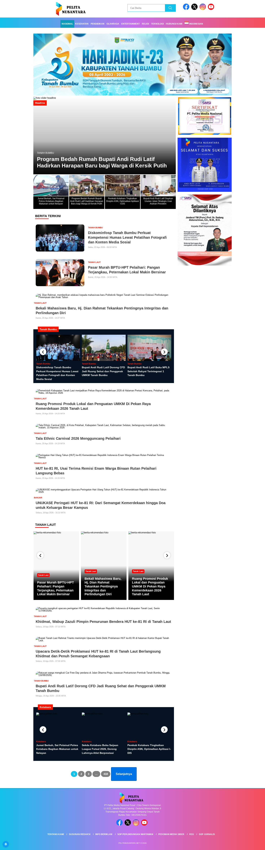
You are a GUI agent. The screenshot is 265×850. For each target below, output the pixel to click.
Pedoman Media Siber (171, 834)
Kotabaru (43, 153)
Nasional (67, 24)
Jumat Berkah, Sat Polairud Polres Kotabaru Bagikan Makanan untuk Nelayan (57, 749)
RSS (191, 834)
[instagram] (203, 9)
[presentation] (43, 351)
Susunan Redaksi (79, 834)
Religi (145, 24)
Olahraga (113, 24)
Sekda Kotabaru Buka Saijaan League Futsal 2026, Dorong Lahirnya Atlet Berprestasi (100, 749)
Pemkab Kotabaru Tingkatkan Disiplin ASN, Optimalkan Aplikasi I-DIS (92, 162)
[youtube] (211, 9)
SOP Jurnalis (207, 834)
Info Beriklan (103, 834)
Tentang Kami (55, 834)
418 (105, 773)
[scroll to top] (254, 844)
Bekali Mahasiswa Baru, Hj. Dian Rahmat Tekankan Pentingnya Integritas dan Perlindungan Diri (103, 586)
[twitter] (195, 9)
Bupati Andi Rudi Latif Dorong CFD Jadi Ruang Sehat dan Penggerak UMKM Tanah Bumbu (103, 371)
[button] (171, 135)
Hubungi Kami (174, 24)
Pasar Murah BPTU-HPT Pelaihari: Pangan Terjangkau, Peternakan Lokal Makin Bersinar (55, 588)
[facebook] (187, 9)
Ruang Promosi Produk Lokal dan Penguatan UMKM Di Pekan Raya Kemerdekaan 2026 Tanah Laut (150, 586)
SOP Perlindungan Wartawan (135, 834)
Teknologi (157, 24)
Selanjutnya (124, 773)
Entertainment (130, 24)
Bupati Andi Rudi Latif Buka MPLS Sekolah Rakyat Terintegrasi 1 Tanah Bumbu (148, 371)
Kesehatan (82, 24)
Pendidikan (97, 24)
